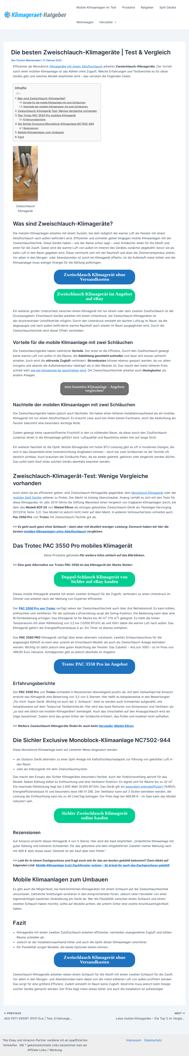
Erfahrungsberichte (34, 119)
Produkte (128, 7)
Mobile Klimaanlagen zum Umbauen (41, 132)
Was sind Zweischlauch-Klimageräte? (41, 98)
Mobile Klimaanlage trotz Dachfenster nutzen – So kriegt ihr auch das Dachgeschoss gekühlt (102, 865)
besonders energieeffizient (144, 786)
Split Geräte (167, 7)
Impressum (133, 1040)
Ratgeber (147, 7)
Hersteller (106, 22)
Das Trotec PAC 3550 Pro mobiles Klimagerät (47, 115)
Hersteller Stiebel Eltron (116, 726)
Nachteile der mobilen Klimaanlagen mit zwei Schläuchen (55, 106)
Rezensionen (30, 128)
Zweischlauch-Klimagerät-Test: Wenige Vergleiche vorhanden (57, 110)
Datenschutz (153, 1040)
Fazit (21, 136)
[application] (114, 22)
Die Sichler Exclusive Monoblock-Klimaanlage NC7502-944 (56, 123)
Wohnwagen (84, 22)
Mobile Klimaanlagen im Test (96, 7)
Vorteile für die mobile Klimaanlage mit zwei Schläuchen (54, 102)
